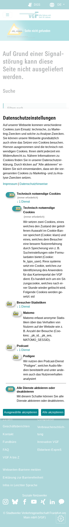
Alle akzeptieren (52, 412)
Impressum (10, 183)
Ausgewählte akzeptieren (20, 412)
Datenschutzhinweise (34, 183)
